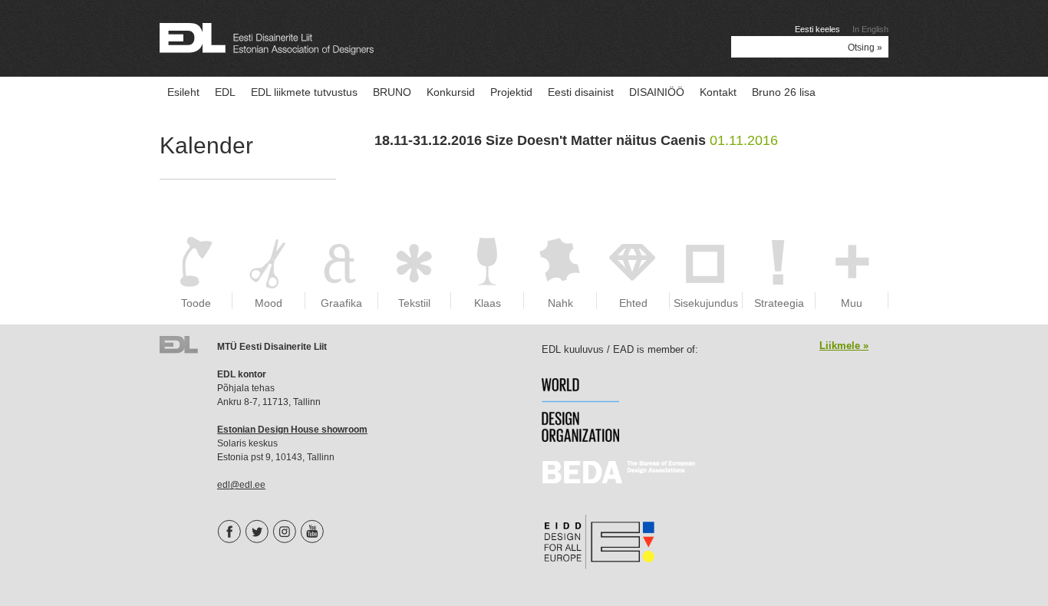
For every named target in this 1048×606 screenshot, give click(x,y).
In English (870, 29)
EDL (225, 92)
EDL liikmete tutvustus (304, 92)
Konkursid (451, 92)
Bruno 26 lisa (784, 92)
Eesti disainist (581, 92)
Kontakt (718, 92)
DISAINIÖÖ (656, 92)
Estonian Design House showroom (292, 429)
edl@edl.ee (241, 484)
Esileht (183, 92)
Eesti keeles (817, 29)
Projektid (511, 92)
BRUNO (392, 92)
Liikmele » (843, 345)
